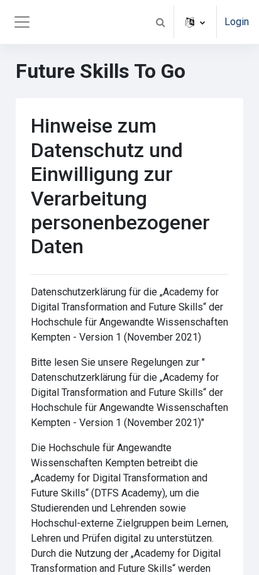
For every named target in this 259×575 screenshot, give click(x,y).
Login (236, 22)
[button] (160, 22)
